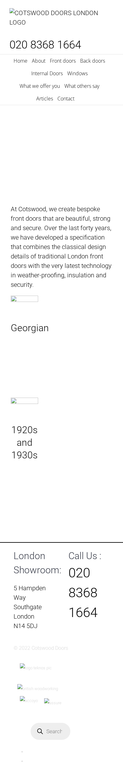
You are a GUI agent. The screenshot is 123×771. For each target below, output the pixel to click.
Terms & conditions (43, 761)
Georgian (24, 306)
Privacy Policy (38, 751)
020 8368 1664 (45, 44)
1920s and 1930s (24, 408)
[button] (81, 98)
